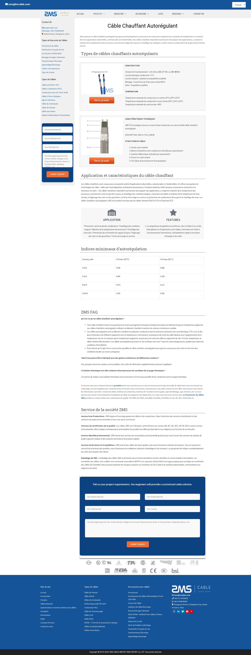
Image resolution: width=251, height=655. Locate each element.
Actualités (44, 611)
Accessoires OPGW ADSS (52, 53)
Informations (45, 615)
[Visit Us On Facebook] (174, 613)
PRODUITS (97, 14)
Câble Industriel (47, 604)
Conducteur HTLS (91, 607)
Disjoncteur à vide (135, 621)
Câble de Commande (50, 104)
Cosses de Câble (134, 603)
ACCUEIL (80, 14)
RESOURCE (176, 14)
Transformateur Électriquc (52, 61)
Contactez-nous (47, 626)
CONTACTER (198, 14)
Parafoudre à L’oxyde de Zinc (53, 49)
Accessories (45, 596)
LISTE (160, 14)
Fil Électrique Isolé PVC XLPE (95, 604)
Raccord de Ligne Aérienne (138, 611)
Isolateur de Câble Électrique (139, 607)
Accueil (43, 592)
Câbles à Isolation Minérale (94, 626)
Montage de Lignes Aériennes (53, 57)
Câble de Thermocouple (93, 611)
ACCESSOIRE (141, 14)
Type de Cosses (48, 72)
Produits (44, 600)
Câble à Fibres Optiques (51, 96)
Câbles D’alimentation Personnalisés (56, 115)
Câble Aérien (89, 596)
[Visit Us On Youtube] (187, 613)
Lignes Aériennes (48, 100)
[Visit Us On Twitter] (183, 613)
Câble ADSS (88, 619)
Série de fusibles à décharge (139, 625)
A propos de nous (47, 622)
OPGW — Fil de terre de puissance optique (101, 622)
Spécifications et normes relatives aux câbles (58, 607)
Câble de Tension (48, 107)
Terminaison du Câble (50, 46)
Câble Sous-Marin (48, 111)
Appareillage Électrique (51, 65)
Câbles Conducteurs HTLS (52, 89)
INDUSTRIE (119, 14)
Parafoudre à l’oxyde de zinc (139, 629)
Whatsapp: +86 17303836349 (53, 31)
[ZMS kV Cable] (57, 14)
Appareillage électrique (137, 636)
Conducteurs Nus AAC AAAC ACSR (55, 92)
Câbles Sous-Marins (92, 630)
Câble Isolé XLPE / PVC (50, 85)
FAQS (43, 619)
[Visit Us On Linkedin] (178, 613)
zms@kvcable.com (19, 4)
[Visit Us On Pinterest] (191, 613)
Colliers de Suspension (51, 68)
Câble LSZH (88, 615)
